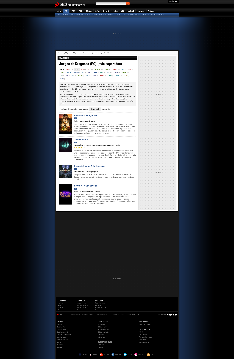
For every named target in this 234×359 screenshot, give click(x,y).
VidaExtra (101, 335)
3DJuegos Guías (103, 329)
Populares (63, 109)
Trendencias (143, 334)
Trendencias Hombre (146, 337)
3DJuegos (61, 53)
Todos (62, 69)
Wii (84, 72)
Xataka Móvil (61, 327)
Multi (62, 79)
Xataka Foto (61, 329)
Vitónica (141, 332)
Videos (151, 11)
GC (68, 76)
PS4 (80, 11)
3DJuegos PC (102, 327)
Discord (84, 354)
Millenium (101, 337)
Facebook (118, 354)
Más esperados (95, 109)
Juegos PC (71, 53)
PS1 (74, 76)
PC (66, 11)
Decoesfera (143, 339)
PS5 (73, 11)
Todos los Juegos (134, 14)
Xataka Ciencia (62, 340)
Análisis (87, 14)
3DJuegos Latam (104, 332)
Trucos (124, 14)
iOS (122, 11)
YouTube (106, 354)
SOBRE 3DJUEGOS (118, 315)
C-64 (110, 76)
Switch (115, 11)
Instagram (141, 354)
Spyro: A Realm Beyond (85, 185)
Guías (118, 14)
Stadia (77, 72)
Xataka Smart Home (64, 335)
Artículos (61, 307)
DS (90, 72)
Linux (117, 72)
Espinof (100, 347)
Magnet (60, 347)
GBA (95, 76)
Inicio (59, 11)
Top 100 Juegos (82, 307)
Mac (109, 72)
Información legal (101, 307)
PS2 (96, 72)
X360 (63, 72)
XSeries (89, 11)
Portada (58, 14)
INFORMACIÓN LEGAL (132, 315)
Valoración (106, 109)
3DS (124, 69)
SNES (88, 76)
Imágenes (79, 14)
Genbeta (60, 345)
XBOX (81, 76)
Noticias (141, 11)
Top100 (143, 14)
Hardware (111, 14)
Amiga (103, 76)
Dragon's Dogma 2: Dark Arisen (89, 166)
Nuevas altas (72, 109)
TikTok (95, 354)
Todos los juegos (82, 305)
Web (102, 72)
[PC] (150, 15)
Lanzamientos (159, 14)
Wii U (70, 72)
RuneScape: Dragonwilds (86, 115)
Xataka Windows (63, 337)
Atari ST (118, 76)
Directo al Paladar (145, 324)
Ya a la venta (83, 109)
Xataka (59, 324)
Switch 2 (106, 11)
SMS (126, 76)
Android (131, 11)
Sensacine (101, 345)
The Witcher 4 (81, 139)
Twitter (129, 354)
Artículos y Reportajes (99, 14)
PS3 (130, 69)
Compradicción (144, 342)
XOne (97, 11)
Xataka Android (62, 332)
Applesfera (61, 342)
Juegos (63, 314)
